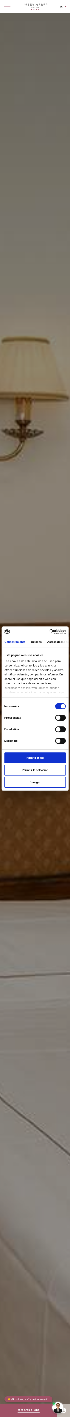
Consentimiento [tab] (14, 641)
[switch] (60, 718)
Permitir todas (35, 757)
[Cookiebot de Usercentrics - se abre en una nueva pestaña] (50, 631)
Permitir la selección (35, 770)
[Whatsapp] (63, 1410)
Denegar (35, 782)
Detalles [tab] (36, 641)
